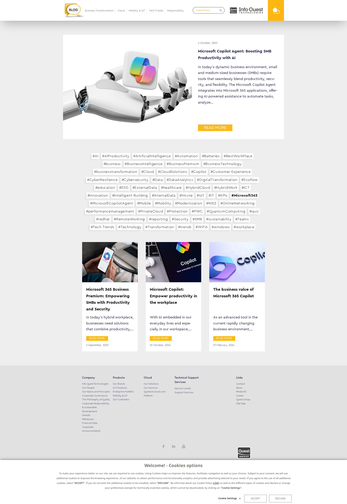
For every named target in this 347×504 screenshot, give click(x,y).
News (239, 388)
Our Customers (121, 399)
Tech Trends (156, 10)
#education (105, 187)
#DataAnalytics (180, 180)
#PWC (197, 211)
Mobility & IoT (137, 10)
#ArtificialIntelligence (152, 156)
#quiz (254, 211)
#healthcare (171, 187)
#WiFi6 (202, 227)
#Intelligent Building (130, 195)
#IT (211, 195)
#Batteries (211, 156)
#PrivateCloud (150, 211)
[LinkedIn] (173, 446)
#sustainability (218, 219)
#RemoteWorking (129, 219)
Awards (86, 415)
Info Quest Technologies (95, 384)
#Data (157, 180)
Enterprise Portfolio (123, 391)
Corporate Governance (94, 395)
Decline (280, 498)
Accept (255, 498)
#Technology (129, 227)
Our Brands (119, 384)
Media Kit (241, 391)
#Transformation (159, 227)
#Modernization (188, 203)
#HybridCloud (198, 187)
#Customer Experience (231, 171)
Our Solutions (151, 384)
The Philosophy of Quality (96, 399)
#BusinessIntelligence (144, 164)
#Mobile (144, 203)
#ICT (246, 187)
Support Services (184, 392)
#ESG (124, 187)
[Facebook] (163, 446)
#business (112, 164)
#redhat (103, 219)
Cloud (121, 10)
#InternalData (164, 195)
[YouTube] (184, 446)
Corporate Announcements (91, 429)
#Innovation (98, 195)
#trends (185, 227)
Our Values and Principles (96, 391)
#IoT (201, 195)
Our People (88, 388)
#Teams (242, 219)
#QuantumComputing (226, 211)
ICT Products (120, 388)
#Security (180, 219)
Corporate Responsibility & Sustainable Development (95, 407)
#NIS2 (211, 203)
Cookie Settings (227, 498)
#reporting (158, 219)
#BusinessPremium (183, 164)
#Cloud (147, 171)
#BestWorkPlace (238, 156)
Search (221, 10)
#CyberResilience (102, 180)
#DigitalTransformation (217, 180)
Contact (240, 384)
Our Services (151, 388)
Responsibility (175, 10)
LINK (216, 483)
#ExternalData (145, 187)
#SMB (197, 219)
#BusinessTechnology (222, 164)
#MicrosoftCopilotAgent (111, 203)
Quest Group (243, 399)
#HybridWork (226, 187)
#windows (221, 227)
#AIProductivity (115, 156)
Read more (215, 128)
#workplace (244, 227)
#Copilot (199, 171)
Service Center (183, 388)
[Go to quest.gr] (246, 10)
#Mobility (163, 203)
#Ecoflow (249, 180)
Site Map (241, 403)
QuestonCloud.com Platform (154, 393)
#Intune (186, 195)
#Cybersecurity (135, 180)
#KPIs (223, 195)
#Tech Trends (102, 227)
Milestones (88, 419)
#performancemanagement (110, 211)
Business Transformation (99, 10)
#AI (95, 156)
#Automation (186, 156)
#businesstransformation (115, 171)
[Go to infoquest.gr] (276, 10)
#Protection (177, 211)
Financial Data (89, 423)
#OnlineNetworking (237, 203)
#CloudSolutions (172, 171)
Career (240, 395)
